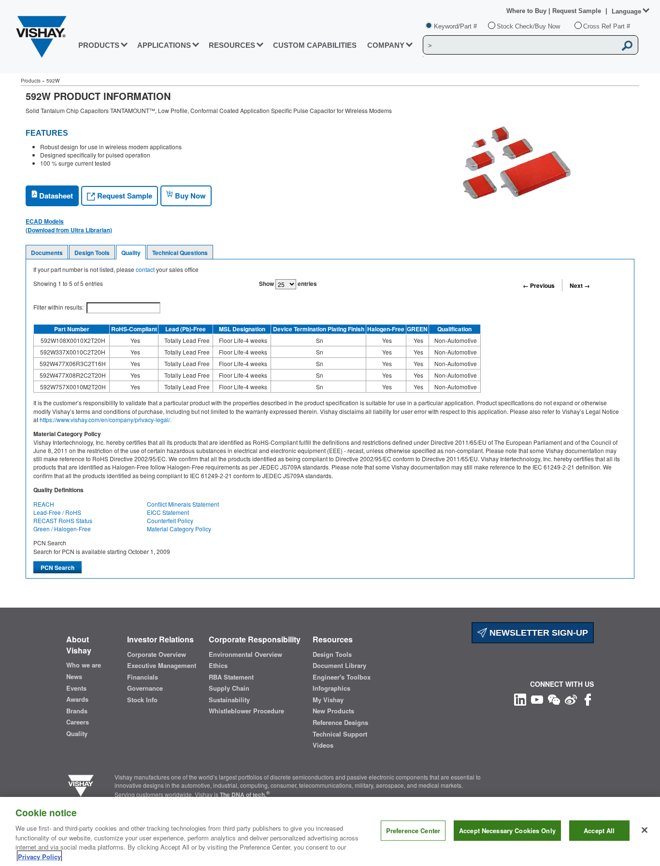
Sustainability (229, 700)
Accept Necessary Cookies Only (507, 830)
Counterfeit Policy (170, 520)
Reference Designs (340, 722)
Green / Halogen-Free (62, 529)
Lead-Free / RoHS (57, 512)
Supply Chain (229, 688)
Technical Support (340, 734)
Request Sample (123, 195)
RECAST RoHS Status (62, 520)
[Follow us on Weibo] (571, 699)
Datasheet (55, 195)
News (74, 676)
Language (626, 11)
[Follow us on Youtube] (537, 699)
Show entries (288, 283)
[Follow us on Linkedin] (520, 699)
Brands (76, 711)
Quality (131, 252)
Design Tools (92, 252)
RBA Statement (231, 677)
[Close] (644, 830)
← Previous (539, 285)
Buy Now (189, 195)
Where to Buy (527, 10)
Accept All (599, 830)
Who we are (83, 665)
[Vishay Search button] (627, 45)
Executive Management (161, 665)
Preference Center (413, 830)
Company (385, 45)
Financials (142, 677)
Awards (77, 699)
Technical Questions (180, 252)
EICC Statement (168, 512)
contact (145, 269)
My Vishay (328, 700)
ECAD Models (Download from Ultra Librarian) (69, 225)
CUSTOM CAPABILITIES (315, 45)
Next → (580, 285)
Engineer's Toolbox (342, 677)
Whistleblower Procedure (246, 711)
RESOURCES (232, 45)
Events (76, 688)
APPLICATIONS (164, 45)
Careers (77, 722)
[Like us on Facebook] (588, 699)
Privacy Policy (39, 856)
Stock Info (142, 700)
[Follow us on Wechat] (554, 699)
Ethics (218, 665)
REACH (43, 504)
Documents (47, 252)
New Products (333, 711)
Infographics (331, 688)
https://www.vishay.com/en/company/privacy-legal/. (106, 419)
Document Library (339, 665)
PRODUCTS (98, 45)
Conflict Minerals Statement (183, 504)
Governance (145, 688)
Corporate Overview (156, 654)
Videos (323, 745)
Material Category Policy (179, 529)
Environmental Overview (245, 654)
